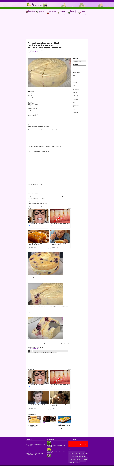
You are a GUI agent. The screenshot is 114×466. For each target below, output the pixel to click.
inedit (73, 456)
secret (80, 459)
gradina (70, 456)
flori (77, 454)
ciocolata (82, 453)
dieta (69, 454)
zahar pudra (54, 352)
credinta (86, 453)
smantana (85, 459)
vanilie (48, 352)
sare (37, 352)
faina (57, 350)
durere (72, 454)
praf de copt (30, 352)
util (45, 352)
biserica (80, 451)
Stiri (27, 8)
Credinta (65, 8)
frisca (80, 454)
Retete (45, 8)
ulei (41, 352)
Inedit (30, 8)
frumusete (83, 454)
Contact (70, 8)
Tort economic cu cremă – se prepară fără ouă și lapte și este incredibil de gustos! (34, 427)
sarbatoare (34, 352)
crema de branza (47, 350)
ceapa (79, 453)
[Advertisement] (57, 27)
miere (85, 456)
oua (67, 350)
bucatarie (39, 350)
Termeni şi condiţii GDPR (33, 0)
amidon (70, 451)
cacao (76, 453)
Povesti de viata (36, 8)
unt (43, 352)
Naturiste (41, 8)
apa (72, 451)
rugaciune (70, 459)
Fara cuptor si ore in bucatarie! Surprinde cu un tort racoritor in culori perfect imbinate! (64, 427)
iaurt (59, 350)
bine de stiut (35, 350)
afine (31, 350)
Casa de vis (55, 8)
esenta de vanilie (52, 350)
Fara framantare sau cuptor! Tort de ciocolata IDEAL (49, 424)
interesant (76, 456)
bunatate (73, 453)
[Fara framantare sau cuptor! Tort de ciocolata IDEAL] (49, 418)
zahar (51, 352)
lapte (65, 350)
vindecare (70, 462)
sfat (39, 352)
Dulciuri (49, 8)
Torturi (29, 41)
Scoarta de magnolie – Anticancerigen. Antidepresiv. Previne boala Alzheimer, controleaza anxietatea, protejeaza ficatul (65, 12)
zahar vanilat (77, 462)
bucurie (42, 350)
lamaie (62, 350)
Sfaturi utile (60, 8)
